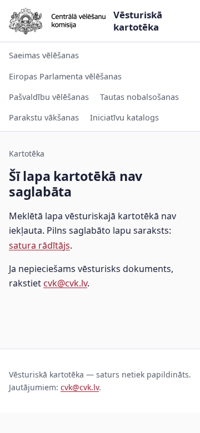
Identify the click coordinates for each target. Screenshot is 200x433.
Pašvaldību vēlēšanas (49, 97)
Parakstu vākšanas (44, 117)
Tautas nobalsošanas (139, 97)
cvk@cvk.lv (65, 283)
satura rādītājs (39, 245)
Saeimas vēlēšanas (44, 55)
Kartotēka (26, 153)
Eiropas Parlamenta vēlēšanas (65, 76)
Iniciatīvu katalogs (124, 117)
